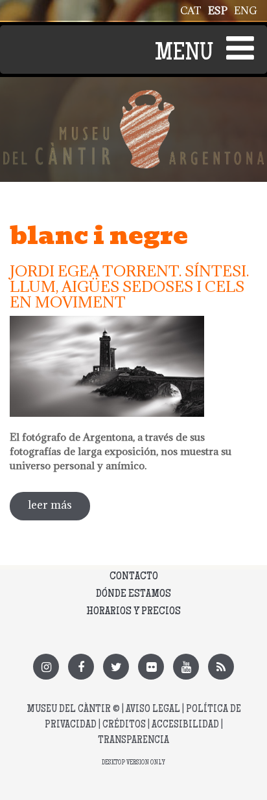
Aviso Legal (153, 709)
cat (191, 10)
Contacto (134, 577)
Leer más (59, 509)
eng (245, 10)
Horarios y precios (133, 611)
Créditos (124, 725)
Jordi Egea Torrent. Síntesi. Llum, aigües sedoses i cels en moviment (129, 286)
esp (217, 10)
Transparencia (133, 740)
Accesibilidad (185, 725)
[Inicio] (133, 97)
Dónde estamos (133, 594)
